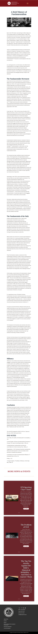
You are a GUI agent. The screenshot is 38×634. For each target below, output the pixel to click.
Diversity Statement (7, 626)
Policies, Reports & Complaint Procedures (9, 624)
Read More (26, 508)
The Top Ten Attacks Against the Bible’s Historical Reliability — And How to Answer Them (26, 569)
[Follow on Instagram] (23, 608)
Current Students (7, 628)
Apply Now (6, 619)
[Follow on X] (19, 608)
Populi (5, 622)
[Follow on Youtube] (25, 608)
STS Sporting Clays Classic (26, 488)
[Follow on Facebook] (21, 608)
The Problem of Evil (26, 526)
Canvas (5, 620)
